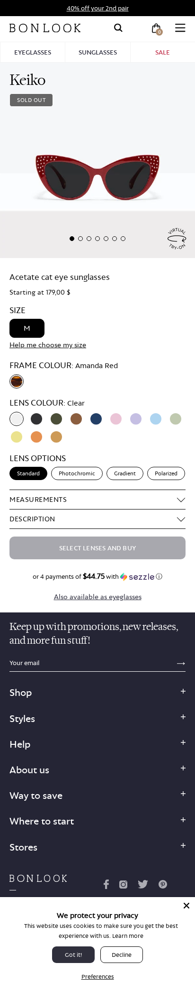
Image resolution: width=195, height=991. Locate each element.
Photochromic (77, 473)
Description (32, 519)
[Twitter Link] (143, 886)
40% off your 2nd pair (98, 8)
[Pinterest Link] (162, 886)
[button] (72, 238)
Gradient (125, 473)
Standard (28, 473)
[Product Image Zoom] (97, 160)
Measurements (38, 499)
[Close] (186, 905)
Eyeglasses (32, 52)
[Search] (118, 28)
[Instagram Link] (123, 886)
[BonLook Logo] (44, 28)
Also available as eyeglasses (98, 597)
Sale (162, 52)
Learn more (127, 935)
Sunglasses (98, 52)
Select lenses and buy (97, 548)
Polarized (166, 473)
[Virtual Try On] (177, 238)
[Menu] (180, 28)
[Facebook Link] (106, 886)
